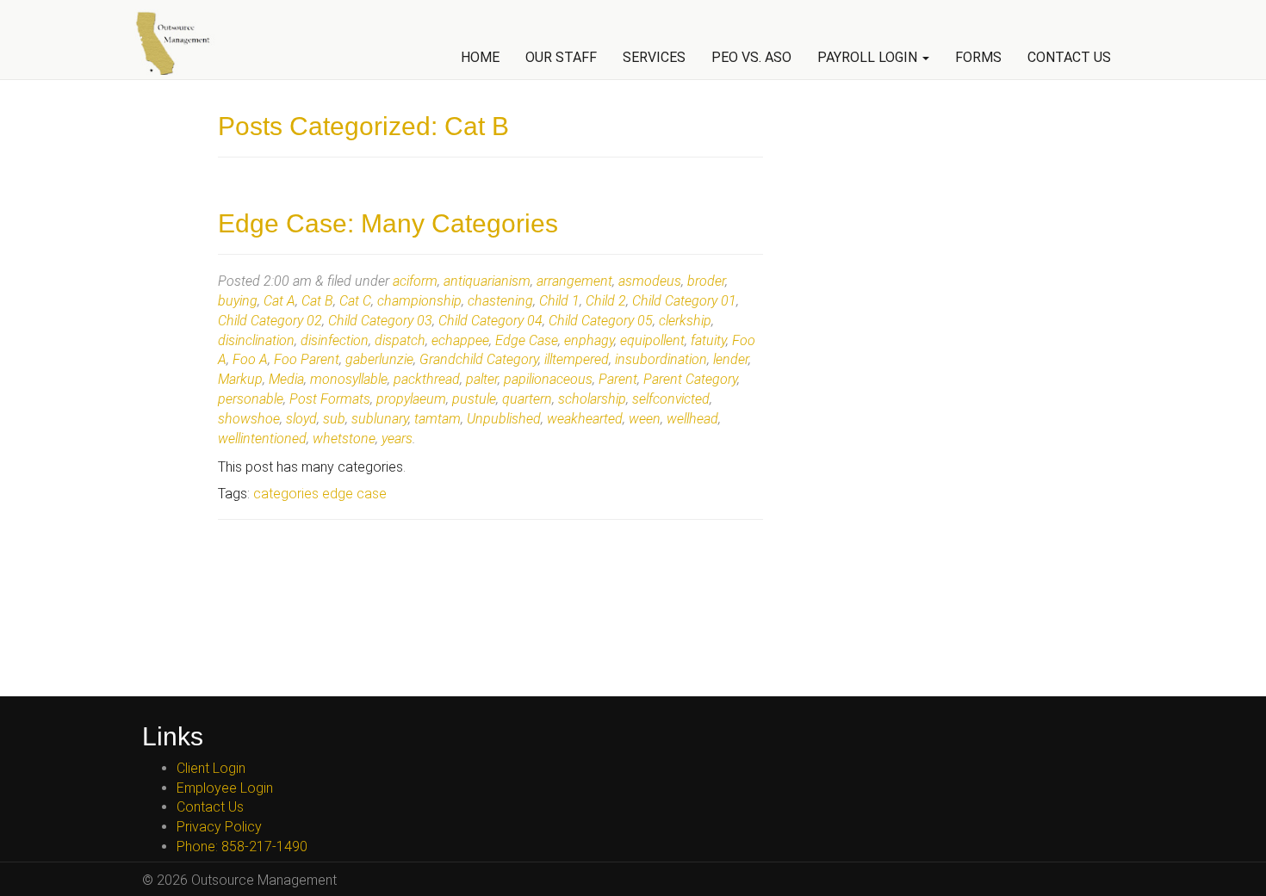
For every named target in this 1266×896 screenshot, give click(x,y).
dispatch (400, 340)
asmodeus (649, 281)
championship (419, 301)
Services (654, 57)
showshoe (249, 419)
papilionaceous (548, 379)
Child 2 (606, 301)
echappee (460, 340)
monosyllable (349, 379)
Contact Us (1069, 57)
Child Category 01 (684, 301)
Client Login (211, 768)
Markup (240, 379)
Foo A (250, 359)
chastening (500, 301)
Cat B (317, 301)
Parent (618, 379)
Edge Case (526, 340)
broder (706, 281)
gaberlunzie (379, 359)
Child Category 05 (601, 320)
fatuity (708, 340)
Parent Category (690, 379)
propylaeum (411, 399)
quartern (527, 399)
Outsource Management (180, 42)
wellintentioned (262, 438)
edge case (354, 493)
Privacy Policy (219, 827)
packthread (427, 379)
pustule (474, 399)
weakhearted (585, 419)
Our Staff (561, 57)
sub (334, 419)
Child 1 (559, 301)
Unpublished (504, 419)
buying (238, 301)
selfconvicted (671, 399)
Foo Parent (306, 359)
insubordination (661, 359)
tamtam (437, 419)
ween (645, 419)
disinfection (335, 340)
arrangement (574, 281)
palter (482, 379)
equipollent (652, 340)
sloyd (301, 419)
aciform (415, 281)
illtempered (576, 359)
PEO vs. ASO (751, 57)
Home (480, 57)
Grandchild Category (478, 359)
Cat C (355, 301)
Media (286, 379)
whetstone (344, 438)
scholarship (592, 399)
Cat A (279, 301)
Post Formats (329, 399)
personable (250, 399)
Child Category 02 (270, 320)
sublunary (379, 419)
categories (286, 493)
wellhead (692, 419)
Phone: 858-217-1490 (242, 846)
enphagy (589, 340)
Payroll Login (869, 57)
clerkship (685, 320)
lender (730, 359)
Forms (978, 57)
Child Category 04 (490, 320)
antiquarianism (487, 281)
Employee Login (225, 788)
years (397, 438)
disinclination (256, 340)
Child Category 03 (380, 320)
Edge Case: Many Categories (388, 223)
